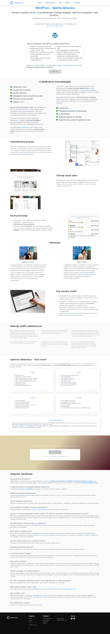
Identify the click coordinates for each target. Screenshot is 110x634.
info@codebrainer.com (69, 589)
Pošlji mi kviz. (38, 605)
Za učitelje (77, 2)
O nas (30, 620)
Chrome (68, 525)
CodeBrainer (25, 127)
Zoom (46, 525)
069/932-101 (55, 589)
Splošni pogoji (60, 618)
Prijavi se (55, 71)
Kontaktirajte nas (33, 625)
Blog (60, 2)
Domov (40, 2)
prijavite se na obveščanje (39, 509)
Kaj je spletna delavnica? (46, 621)
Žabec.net (61, 65)
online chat (43, 589)
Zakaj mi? (68, 2)
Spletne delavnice (50, 2)
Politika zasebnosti (61, 620)
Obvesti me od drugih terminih (55, 26)
